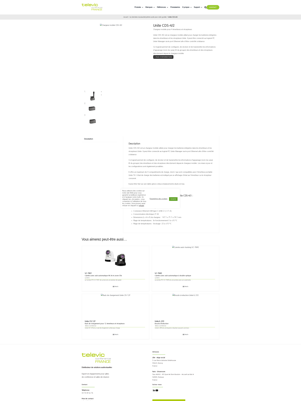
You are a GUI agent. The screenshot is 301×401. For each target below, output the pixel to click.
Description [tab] (88, 139)
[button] (205, 7)
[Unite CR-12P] (115, 305)
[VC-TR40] (185, 257)
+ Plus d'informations (163, 57)
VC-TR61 (88, 273)
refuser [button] (141, 206)
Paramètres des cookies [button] (158, 199)
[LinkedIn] (153, 391)
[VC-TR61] (115, 257)
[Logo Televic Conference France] (92, 4)
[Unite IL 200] (185, 305)
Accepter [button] (173, 199)
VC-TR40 (158, 273)
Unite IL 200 (159, 321)
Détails (116, 286)
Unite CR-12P (90, 321)
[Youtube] (156, 391)
